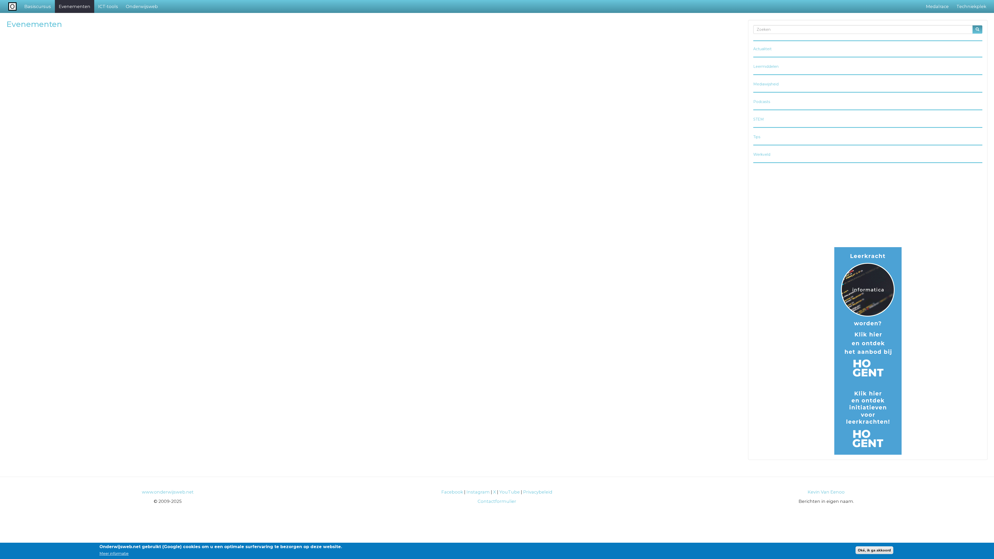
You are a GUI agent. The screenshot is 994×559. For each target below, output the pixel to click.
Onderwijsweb (142, 6)
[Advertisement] (867, 206)
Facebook (452, 492)
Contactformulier (497, 501)
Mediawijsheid (766, 84)
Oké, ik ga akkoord (874, 550)
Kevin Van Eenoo (826, 492)
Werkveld (761, 154)
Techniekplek (971, 6)
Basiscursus (37, 6)
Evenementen (74, 6)
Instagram (478, 492)
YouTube (509, 492)
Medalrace (937, 6)
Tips (756, 137)
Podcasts (761, 101)
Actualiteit (762, 49)
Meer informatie (114, 553)
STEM (758, 119)
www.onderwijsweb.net (168, 492)
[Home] (14, 6)
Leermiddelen (766, 66)
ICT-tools (108, 6)
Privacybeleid (537, 492)
